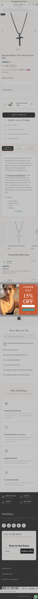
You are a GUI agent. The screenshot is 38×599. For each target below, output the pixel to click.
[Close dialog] (36, 285)
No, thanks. (28, 312)
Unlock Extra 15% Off (28, 309)
